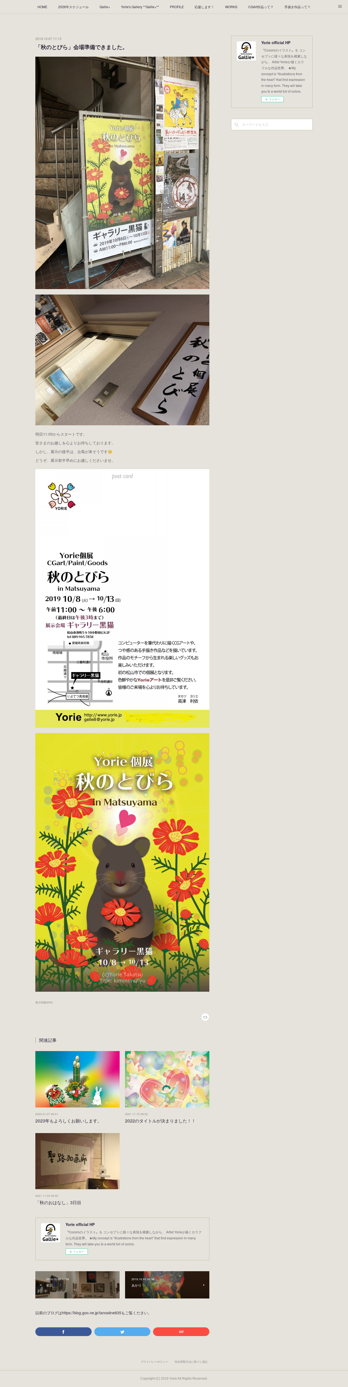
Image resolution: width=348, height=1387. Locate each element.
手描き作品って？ (297, 6)
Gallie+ (105, 6)
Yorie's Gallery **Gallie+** (140, 6)
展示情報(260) (44, 1002)
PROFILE (177, 6)
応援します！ (204, 6)
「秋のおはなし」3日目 (58, 1202)
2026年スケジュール (73, 6)
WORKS (231, 6)
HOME (42, 6)
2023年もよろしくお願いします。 (68, 1121)
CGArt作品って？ (261, 6)
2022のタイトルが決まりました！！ (160, 1121)
